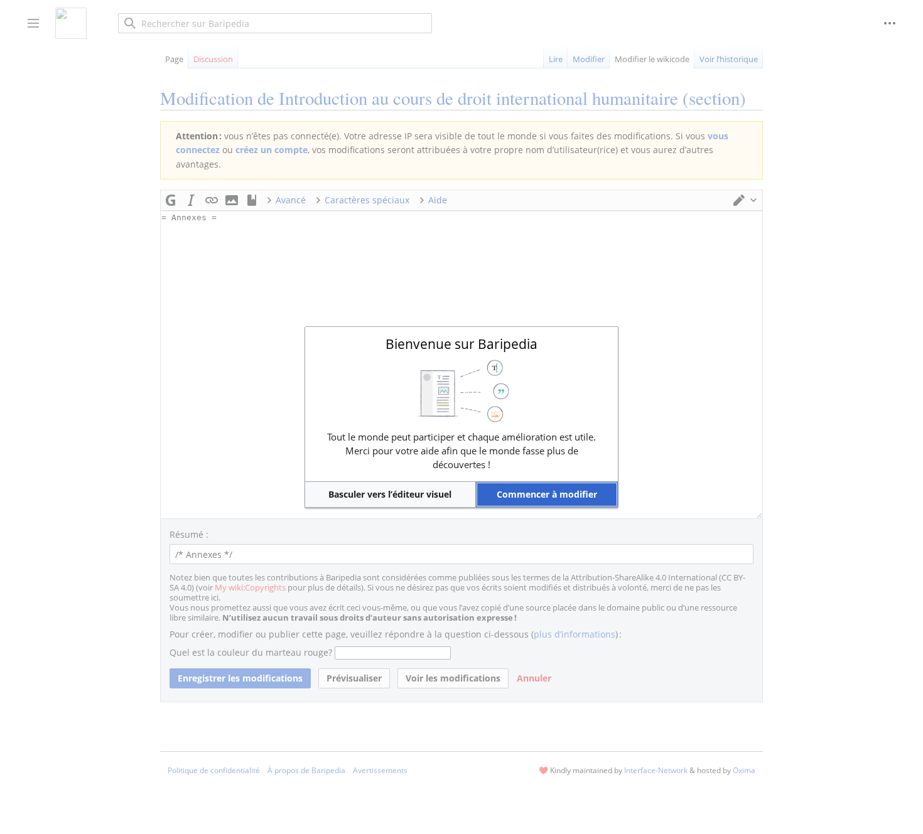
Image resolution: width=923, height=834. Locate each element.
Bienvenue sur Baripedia (461, 344)
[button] (390, 494)
